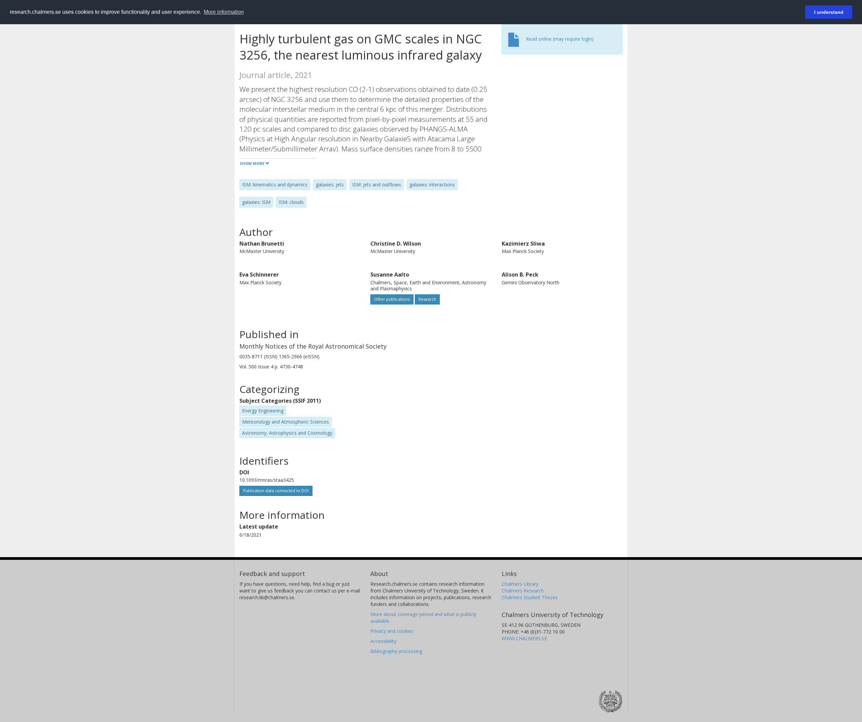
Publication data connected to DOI (276, 491)
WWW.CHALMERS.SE (524, 638)
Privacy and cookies (391, 631)
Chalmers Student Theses (530, 597)
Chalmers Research (523, 590)
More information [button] (224, 12)
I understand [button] (828, 12)
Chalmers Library (520, 584)
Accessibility (383, 641)
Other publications (392, 299)
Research (427, 299)
